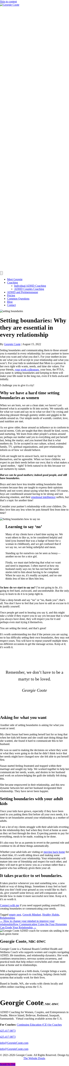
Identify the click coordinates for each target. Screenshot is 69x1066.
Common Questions (18, 298)
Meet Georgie (14, 279)
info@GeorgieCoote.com (14, 1048)
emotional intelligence (43, 497)
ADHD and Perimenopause (22, 292)
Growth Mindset (31, 914)
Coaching (12, 282)
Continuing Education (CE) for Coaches (39, 1024)
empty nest (15, 914)
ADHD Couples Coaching (29, 288)
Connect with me (9, 905)
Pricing (11, 295)
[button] (7, 1064)
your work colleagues (26, 369)
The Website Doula (34, 1058)
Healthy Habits (50, 914)
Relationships (7, 917)
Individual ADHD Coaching (30, 285)
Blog (10, 301)
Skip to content (8, 1)
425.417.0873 (8, 1036)
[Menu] (1, 273)
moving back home (54, 851)
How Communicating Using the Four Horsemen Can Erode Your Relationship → (33, 926)
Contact (11, 305)
